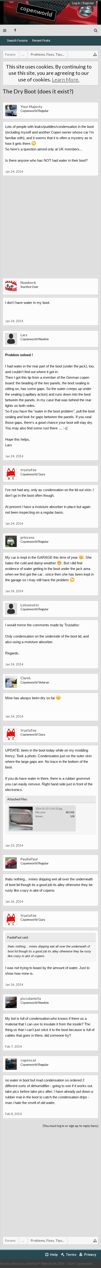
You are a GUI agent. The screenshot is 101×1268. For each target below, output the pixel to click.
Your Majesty (31, 106)
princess (27, 537)
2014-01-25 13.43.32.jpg (48, 808)
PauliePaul (29, 859)
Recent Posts (41, 40)
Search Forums (17, 40)
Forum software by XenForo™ (20, 1263)
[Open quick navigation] (95, 54)
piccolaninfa (30, 998)
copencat (28, 1060)
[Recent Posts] (15, 30)
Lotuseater (29, 605)
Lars (23, 335)
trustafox (28, 470)
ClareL (25, 678)
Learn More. (65, 79)
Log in (76, 3)
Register (88, 3)
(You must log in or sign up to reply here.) (70, 1126)
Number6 (28, 282)
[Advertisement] (50, 230)
